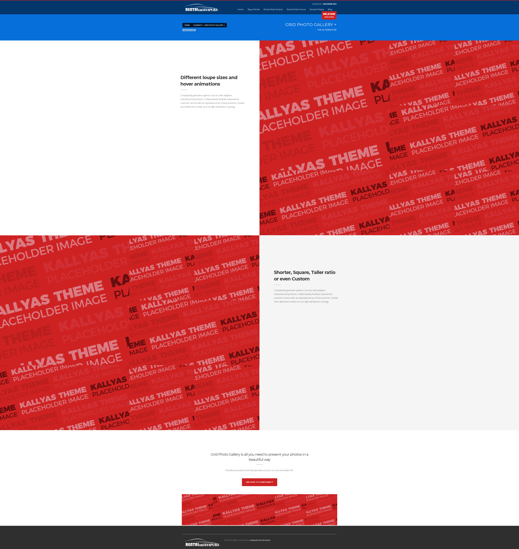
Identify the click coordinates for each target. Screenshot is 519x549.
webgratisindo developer (260, 540)
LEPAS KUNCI (329, 15)
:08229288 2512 (330, 4)
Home (187, 25)
